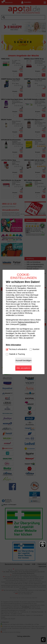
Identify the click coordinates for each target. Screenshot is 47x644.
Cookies (23, 324)
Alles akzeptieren (23, 368)
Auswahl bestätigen (23, 360)
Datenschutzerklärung (27, 322)
